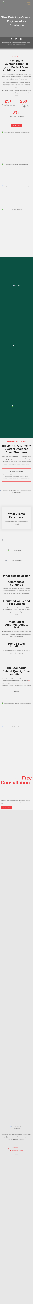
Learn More (8, 313)
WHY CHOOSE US (17, 56)
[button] (28, 4)
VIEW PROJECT (8, 433)
